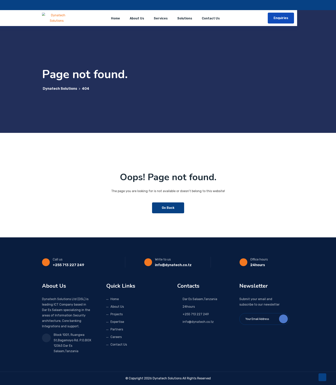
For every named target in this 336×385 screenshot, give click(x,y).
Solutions (184, 18)
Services (161, 18)
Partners (116, 329)
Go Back (168, 208)
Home (115, 18)
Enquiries (281, 18)
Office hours (259, 259)
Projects (116, 314)
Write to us (163, 259)
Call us (57, 259)
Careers (116, 337)
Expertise (117, 322)
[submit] (283, 318)
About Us (137, 18)
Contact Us (211, 18)
